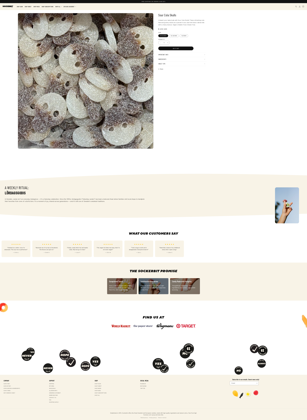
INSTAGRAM (143, 386)
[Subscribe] (256, 383)
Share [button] (161, 69)
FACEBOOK (143, 383)
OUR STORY (7, 383)
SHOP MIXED (98, 388)
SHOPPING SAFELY (54, 402)
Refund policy (144, 417)
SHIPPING (51, 383)
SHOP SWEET (98, 386)
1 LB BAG (183, 35)
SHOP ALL (97, 395)
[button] (58, 6)
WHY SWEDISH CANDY (9, 393)
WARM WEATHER (53, 395)
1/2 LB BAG (174, 35)
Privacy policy (152, 417)
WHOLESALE (52, 388)
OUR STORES (7, 390)
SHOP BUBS (98, 390)
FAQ (50, 399)
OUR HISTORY (7, 386)
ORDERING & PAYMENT (55, 393)
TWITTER (142, 388)
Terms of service (162, 417)
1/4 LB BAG (163, 35)
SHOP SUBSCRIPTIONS (101, 393)
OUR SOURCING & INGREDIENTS (12, 388)
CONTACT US (52, 397)
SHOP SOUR (98, 383)
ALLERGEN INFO (53, 390)
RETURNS (51, 386)
